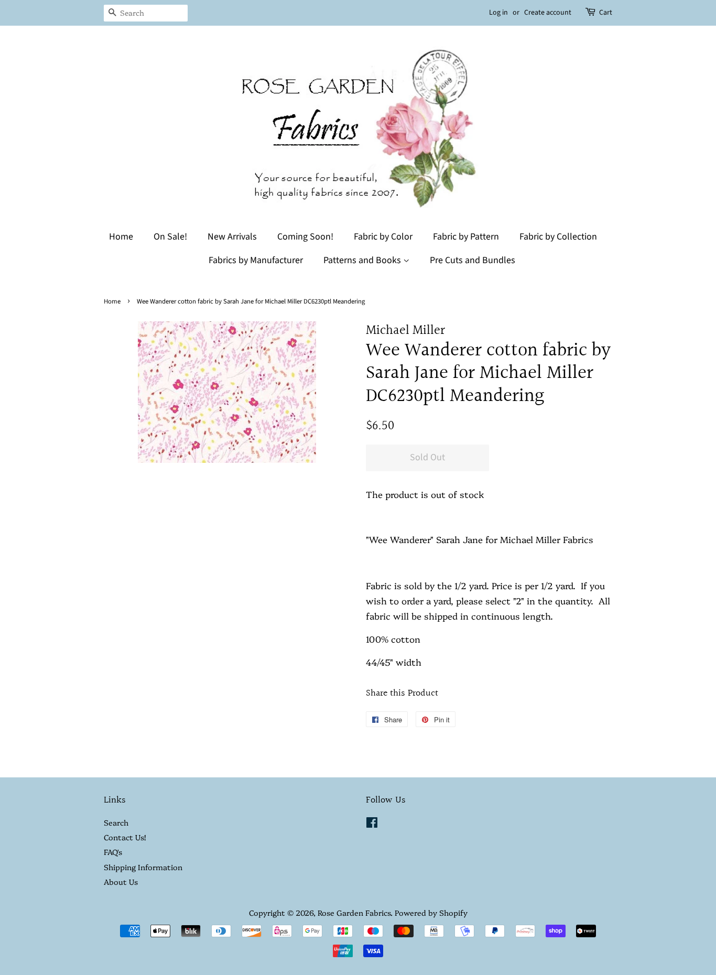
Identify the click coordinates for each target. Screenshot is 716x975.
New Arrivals (232, 236)
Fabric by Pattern (466, 236)
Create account (547, 12)
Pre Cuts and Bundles (472, 260)
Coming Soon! (305, 236)
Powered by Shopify (431, 912)
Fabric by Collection (558, 236)
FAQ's (113, 852)
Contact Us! (125, 837)
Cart (605, 12)
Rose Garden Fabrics (354, 912)
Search (116, 822)
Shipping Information (143, 867)
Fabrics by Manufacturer (256, 260)
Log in (498, 12)
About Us (121, 881)
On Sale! (170, 236)
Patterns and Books (363, 260)
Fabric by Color (383, 236)
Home (121, 236)
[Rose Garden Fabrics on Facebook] (372, 824)
